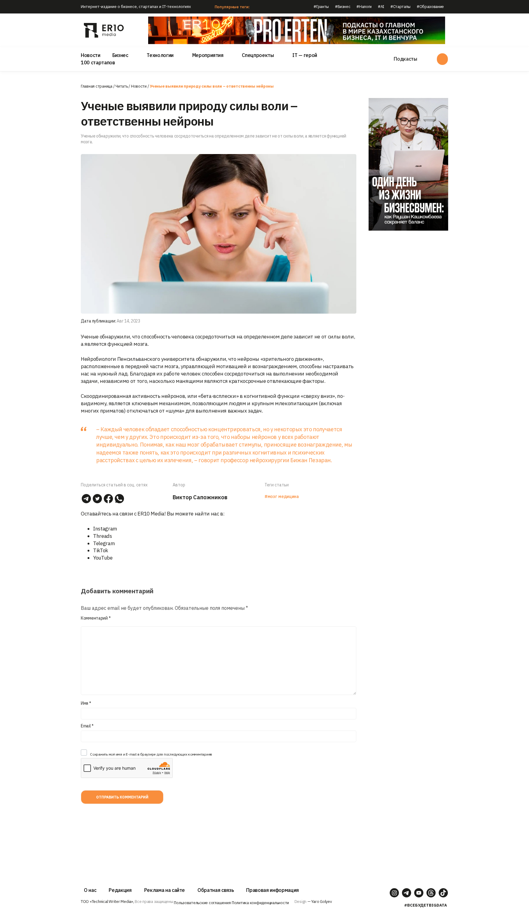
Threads (102, 536)
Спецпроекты (258, 55)
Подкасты (405, 59)
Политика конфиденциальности (260, 902)
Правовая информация (272, 890)
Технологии (160, 55)
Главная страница (96, 86)
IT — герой (304, 55)
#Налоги (364, 6)
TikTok (100, 550)
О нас (90, 890)
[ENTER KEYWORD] (442, 59)
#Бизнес (343, 6)
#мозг (270, 496)
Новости (90, 55)
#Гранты (321, 6)
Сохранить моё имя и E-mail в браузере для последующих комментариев (151, 754)
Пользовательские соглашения (202, 902)
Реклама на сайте (164, 890)
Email (87, 726)
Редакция (120, 890)
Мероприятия (207, 55)
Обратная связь (215, 890)
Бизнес (120, 55)
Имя (86, 703)
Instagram (105, 528)
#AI (381, 6)
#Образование (430, 6)
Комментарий (96, 618)
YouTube (103, 557)
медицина (288, 496)
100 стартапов (98, 62)
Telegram (104, 543)
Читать (121, 86)
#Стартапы (400, 6)
